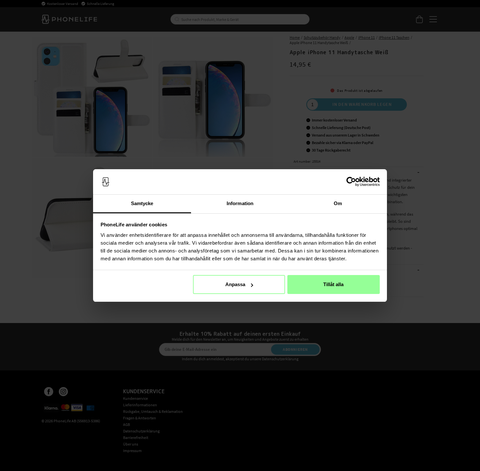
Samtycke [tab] (142, 203)
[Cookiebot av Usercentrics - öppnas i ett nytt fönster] (351, 182)
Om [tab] (338, 203)
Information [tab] (240, 203)
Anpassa (235, 284)
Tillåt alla (333, 284)
